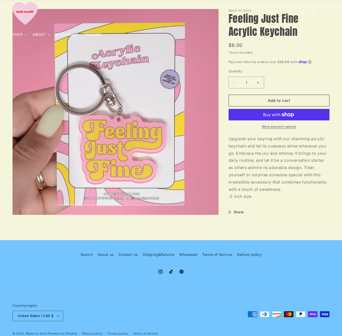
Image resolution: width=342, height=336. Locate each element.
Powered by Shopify (62, 333)
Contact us (128, 254)
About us (106, 254)
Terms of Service (217, 254)
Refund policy (249, 254)
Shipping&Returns (159, 254)
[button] (20, 34)
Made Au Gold (36, 333)
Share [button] (239, 212)
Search (86, 254)
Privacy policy (118, 333)
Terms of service (145, 333)
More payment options (279, 126)
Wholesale (188, 254)
